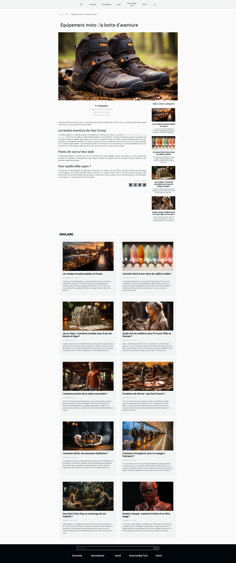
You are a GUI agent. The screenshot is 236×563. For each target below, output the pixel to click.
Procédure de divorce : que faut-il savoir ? (143, 393)
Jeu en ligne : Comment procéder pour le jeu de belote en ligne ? (163, 184)
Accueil (60, 14)
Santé (119, 4)
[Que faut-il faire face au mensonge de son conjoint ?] (88, 496)
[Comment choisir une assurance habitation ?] (88, 436)
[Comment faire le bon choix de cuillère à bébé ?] (163, 143)
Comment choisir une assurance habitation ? (85, 453)
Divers (145, 4)
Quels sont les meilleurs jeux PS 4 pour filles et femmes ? (163, 213)
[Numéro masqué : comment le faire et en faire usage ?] (147, 496)
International (106, 4)
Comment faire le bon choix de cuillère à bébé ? (164, 153)
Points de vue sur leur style (101, 112)
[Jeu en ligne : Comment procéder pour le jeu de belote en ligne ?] (163, 172)
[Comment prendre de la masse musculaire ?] (88, 376)
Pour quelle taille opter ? (101, 115)
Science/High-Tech (132, 4)
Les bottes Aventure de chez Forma (101, 109)
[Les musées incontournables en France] (163, 115)
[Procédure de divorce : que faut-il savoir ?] (147, 376)
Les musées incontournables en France (163, 125)
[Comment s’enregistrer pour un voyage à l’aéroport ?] (147, 436)
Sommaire (102, 105)
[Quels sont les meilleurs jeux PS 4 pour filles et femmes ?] (163, 203)
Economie (92, 4)
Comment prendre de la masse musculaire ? (85, 393)
